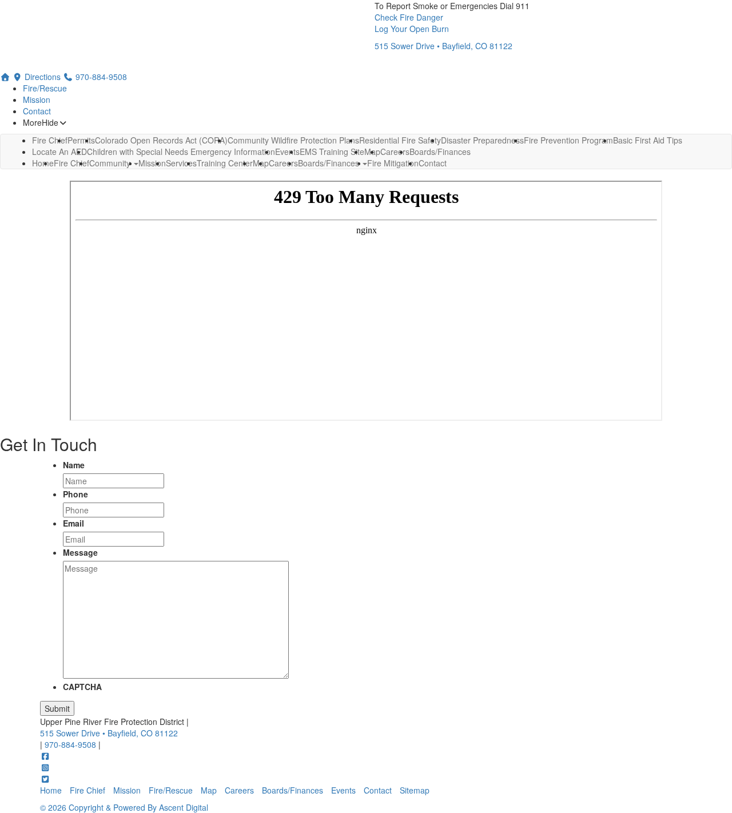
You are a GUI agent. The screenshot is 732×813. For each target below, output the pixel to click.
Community (111, 163)
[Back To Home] (198, 35)
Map (209, 790)
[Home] (5, 76)
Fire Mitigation (393, 163)
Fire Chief (71, 163)
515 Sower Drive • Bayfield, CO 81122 (443, 45)
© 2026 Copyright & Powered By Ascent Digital (124, 807)
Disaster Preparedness (482, 140)
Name (74, 465)
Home (43, 163)
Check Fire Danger (409, 17)
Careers (283, 163)
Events (343, 790)
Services (181, 163)
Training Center (225, 163)
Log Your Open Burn (412, 28)
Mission (36, 99)
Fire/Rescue (45, 88)
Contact (37, 111)
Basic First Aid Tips (647, 140)
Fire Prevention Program (568, 140)
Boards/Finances (329, 163)
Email (73, 523)
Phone (75, 494)
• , (109, 733)
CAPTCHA (82, 686)
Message (80, 552)
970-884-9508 (71, 744)
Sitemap (414, 790)
